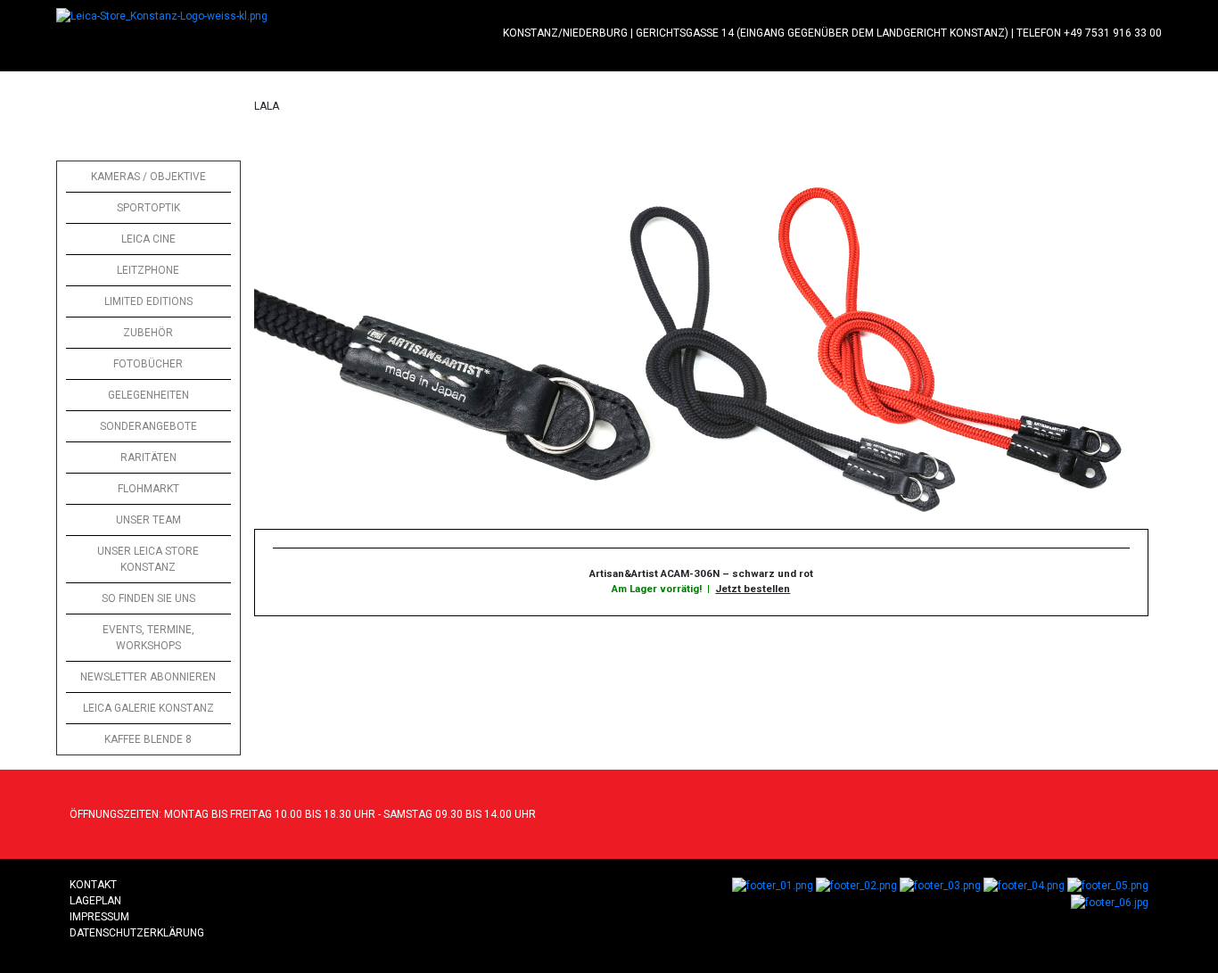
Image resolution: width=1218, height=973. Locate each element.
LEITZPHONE (148, 270)
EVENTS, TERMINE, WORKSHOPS (148, 637)
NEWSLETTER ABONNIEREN (148, 677)
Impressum (99, 917)
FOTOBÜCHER (148, 364)
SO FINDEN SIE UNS (148, 598)
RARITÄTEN (148, 457)
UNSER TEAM (148, 520)
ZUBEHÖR (148, 332)
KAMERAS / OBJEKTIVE (148, 176)
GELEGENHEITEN (148, 395)
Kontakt (93, 884)
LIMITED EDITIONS (148, 301)
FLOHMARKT (148, 488)
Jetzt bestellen (752, 588)
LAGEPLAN (95, 901)
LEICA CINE (148, 239)
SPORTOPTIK (148, 208)
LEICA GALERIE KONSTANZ (148, 708)
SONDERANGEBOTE (148, 426)
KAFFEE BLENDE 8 (148, 739)
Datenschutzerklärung (137, 933)
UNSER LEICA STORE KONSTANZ (148, 559)
